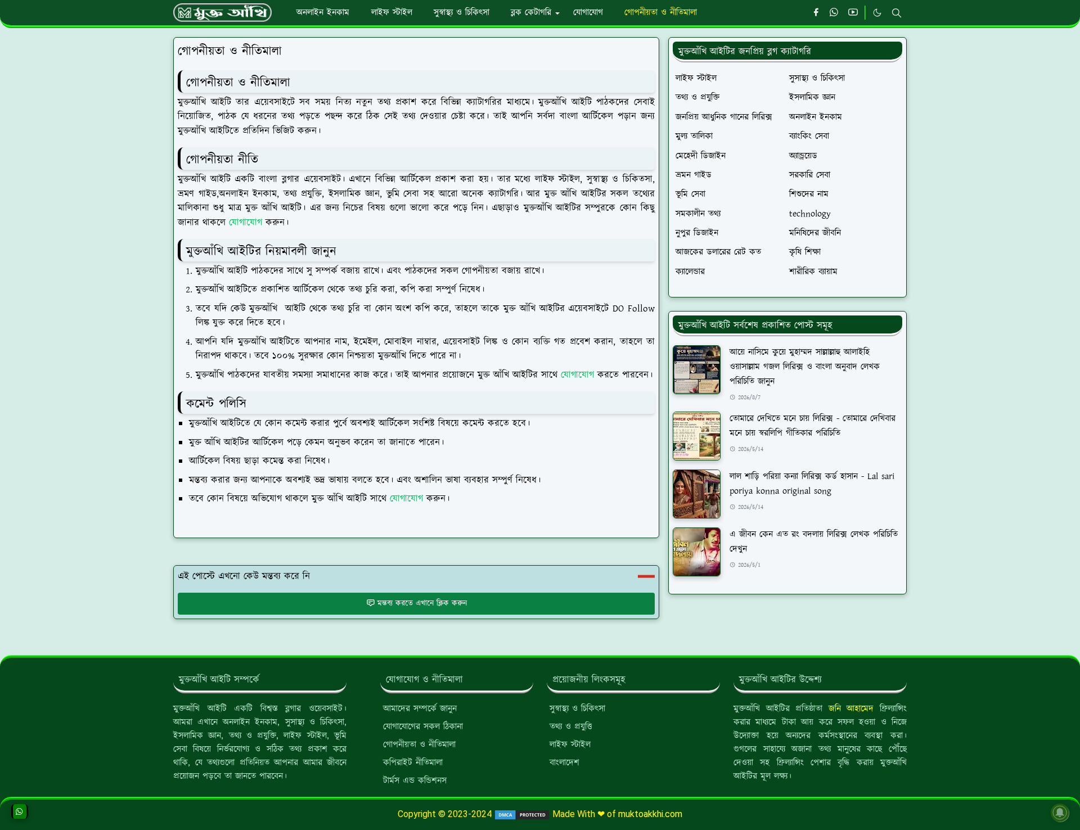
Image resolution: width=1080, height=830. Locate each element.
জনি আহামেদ (851, 708)
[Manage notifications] (1060, 813)
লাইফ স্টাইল (570, 744)
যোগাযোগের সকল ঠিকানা (423, 726)
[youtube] (853, 13)
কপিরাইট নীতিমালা (413, 762)
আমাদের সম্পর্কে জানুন (420, 708)
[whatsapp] (834, 13)
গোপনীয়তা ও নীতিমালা (419, 744)
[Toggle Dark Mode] (877, 12)
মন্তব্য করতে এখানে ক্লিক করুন (422, 603)
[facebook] (816, 13)
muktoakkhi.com (650, 814)
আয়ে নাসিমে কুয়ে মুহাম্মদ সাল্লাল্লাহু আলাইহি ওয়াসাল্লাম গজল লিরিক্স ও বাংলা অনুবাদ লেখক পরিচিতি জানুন (805, 367)
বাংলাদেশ (564, 762)
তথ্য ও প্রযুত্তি (571, 726)
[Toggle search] (896, 13)
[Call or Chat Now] (19, 811)
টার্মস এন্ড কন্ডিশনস (415, 780)
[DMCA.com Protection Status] (521, 814)
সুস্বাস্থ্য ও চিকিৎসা (577, 708)
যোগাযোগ (247, 222)
